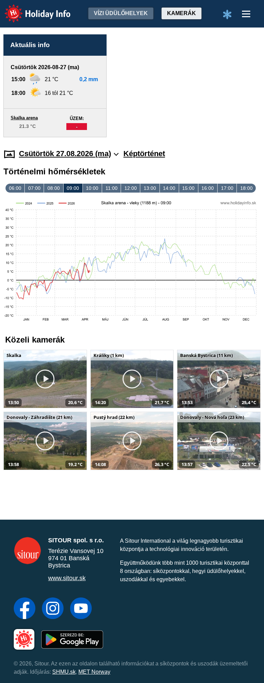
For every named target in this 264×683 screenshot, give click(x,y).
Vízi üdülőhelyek (121, 13)
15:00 (188, 188)
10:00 (92, 188)
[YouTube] (81, 609)
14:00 (169, 188)
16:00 (207, 188)
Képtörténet (144, 153)
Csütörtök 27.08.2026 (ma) (65, 153)
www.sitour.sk (67, 578)
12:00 (130, 188)
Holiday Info (31, 8)
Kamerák (181, 13)
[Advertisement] (187, 85)
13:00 (150, 188)
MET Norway (94, 672)
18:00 (246, 188)
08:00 (53, 188)
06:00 (15, 188)
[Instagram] (53, 609)
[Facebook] (24, 609)
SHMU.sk (64, 672)
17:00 (227, 188)
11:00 (112, 188)
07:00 (34, 188)
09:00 (73, 188)
